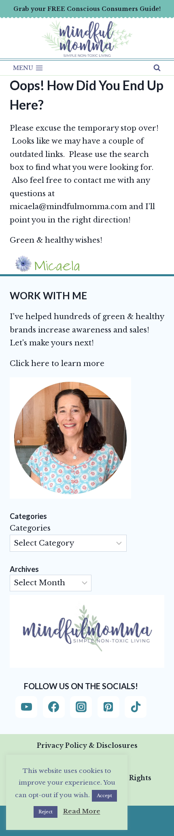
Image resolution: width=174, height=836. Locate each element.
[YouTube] (26, 707)
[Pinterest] (108, 707)
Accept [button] (104, 795)
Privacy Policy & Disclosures (87, 745)
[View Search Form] (157, 68)
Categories (30, 528)
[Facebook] (54, 707)
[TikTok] (135, 707)
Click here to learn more (57, 363)
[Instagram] (81, 707)
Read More (81, 811)
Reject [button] (45, 812)
